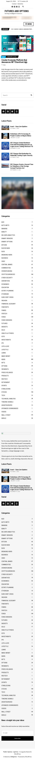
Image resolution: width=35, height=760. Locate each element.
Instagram (17, 6)
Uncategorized (6, 405)
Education (5, 287)
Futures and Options (17, 11)
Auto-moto (5, 225)
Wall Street (5, 415)
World (3, 418)
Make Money (5, 356)
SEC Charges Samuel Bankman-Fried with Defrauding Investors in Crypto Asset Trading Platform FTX (21, 144)
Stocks (4, 392)
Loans (3, 353)
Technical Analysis (8, 399)
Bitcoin (4, 245)
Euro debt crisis (7, 297)
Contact (14, 4)
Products (5, 376)
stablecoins (5, 389)
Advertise (20, 4)
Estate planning (7, 291)
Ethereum (5, 294)
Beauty (4, 232)
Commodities (6, 268)
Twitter (14, 6)
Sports (4, 385)
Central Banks (6, 264)
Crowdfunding (6, 271)
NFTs (3, 363)
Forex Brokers (6, 320)
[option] (22, 29)
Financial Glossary (8, 304)
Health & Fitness (7, 333)
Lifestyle (4, 350)
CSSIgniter (13, 756)
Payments (5, 369)
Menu (29, 24)
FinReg (3, 310)
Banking (4, 229)
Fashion (4, 300)
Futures (4, 323)
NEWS (3, 57)
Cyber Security (7, 278)
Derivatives (5, 281)
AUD (2, 222)
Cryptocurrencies (8, 274)
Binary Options (7, 242)
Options (4, 366)
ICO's (3, 336)
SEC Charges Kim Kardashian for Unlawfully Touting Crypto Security (21, 154)
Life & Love (5, 346)
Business (4, 258)
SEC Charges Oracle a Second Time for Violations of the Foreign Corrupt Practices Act (21, 166)
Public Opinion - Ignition (10, 752)
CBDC (3, 261)
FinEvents (5, 307)
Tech (3, 395)
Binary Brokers (7, 238)
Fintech (4, 314)
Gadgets (4, 327)
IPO (2, 343)
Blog (3, 251)
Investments (6, 340)
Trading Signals (7, 402)
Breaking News (6, 255)
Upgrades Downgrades (9, 408)
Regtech (4, 379)
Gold (3, 330)
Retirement (5, 382)
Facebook (12, 6)
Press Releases (7, 372)
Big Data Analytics (8, 235)
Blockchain (5, 248)
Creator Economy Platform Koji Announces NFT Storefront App (14, 61)
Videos (3, 412)
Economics (5, 284)
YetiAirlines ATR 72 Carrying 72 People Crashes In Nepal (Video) (20, 135)
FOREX (3, 317)
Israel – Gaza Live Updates (18, 126)
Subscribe (17, 738)
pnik (4, 65)
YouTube (19, 6)
